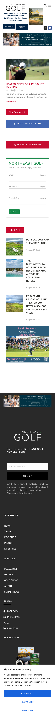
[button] (45, 5)
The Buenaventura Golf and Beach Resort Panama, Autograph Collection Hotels (36, 271)
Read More (11, 102)
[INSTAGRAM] (45, 28)
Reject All (27, 710)
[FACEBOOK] (50, 28)
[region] (27, 691)
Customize (27, 701)
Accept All (27, 693)
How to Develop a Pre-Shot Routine (25, 86)
